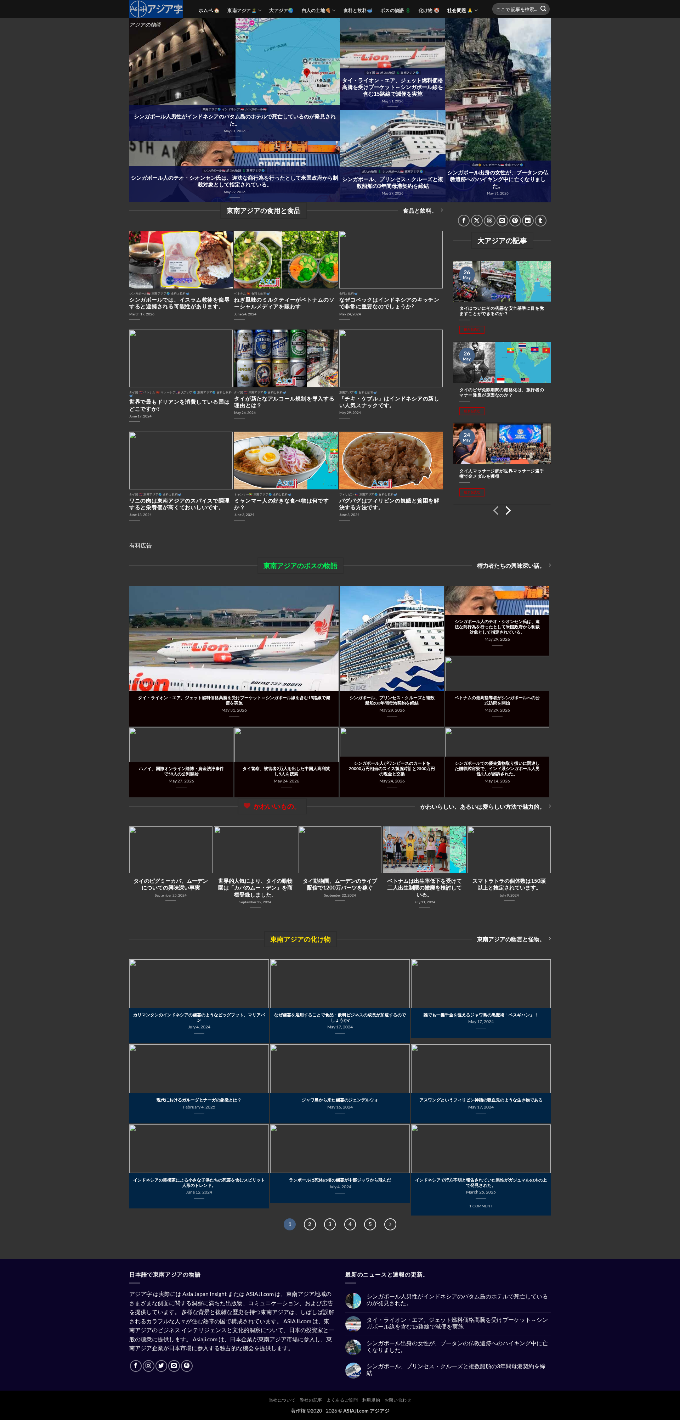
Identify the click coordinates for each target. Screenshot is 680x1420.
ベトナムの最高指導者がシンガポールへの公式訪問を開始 (497, 700)
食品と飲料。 (420, 210)
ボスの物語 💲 (395, 10)
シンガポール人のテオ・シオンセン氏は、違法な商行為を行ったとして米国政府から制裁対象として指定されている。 (234, 180)
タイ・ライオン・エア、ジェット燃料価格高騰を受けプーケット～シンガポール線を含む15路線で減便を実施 (392, 87)
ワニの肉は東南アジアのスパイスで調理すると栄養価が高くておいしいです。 (179, 503)
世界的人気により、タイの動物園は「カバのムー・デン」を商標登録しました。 (255, 887)
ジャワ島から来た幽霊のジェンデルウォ (340, 1100)
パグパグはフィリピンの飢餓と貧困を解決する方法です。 (389, 503)
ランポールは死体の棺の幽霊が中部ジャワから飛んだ (340, 1180)
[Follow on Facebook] (136, 1366)
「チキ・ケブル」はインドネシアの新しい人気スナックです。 (389, 401)
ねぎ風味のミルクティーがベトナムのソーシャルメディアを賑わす (284, 302)
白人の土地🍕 (316, 10)
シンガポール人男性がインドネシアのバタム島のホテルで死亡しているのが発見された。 (235, 119)
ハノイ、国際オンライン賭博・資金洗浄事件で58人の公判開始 (181, 771)
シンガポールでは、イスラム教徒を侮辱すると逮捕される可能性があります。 (179, 302)
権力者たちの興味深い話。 (511, 565)
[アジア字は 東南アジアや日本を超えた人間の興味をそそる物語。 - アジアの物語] (158, 9)
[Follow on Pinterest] (187, 1366)
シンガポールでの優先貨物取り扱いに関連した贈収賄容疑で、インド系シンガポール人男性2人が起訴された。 (497, 768)
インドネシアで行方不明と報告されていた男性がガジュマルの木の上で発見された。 (481, 1183)
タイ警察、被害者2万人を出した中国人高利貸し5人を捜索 (286, 771)
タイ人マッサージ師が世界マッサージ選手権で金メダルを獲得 (501, 473)
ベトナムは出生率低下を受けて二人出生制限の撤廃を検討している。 (424, 887)
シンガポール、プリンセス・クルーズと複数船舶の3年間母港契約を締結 (392, 182)
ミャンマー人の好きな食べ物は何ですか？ (281, 503)
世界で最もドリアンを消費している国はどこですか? (179, 404)
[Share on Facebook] (464, 220)
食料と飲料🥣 (358, 10)
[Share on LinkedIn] (528, 220)
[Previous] (497, 512)
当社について (282, 1400)
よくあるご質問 (342, 1400)
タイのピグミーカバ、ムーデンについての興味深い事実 (171, 884)
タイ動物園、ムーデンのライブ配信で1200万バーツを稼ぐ (340, 884)
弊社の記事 (311, 1400)
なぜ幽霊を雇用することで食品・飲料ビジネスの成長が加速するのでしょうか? (340, 1017)
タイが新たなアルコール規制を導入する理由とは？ (284, 401)
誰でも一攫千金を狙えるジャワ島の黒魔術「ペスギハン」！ (481, 1014)
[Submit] (543, 9)
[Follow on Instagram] (148, 1366)
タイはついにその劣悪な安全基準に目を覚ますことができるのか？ (501, 311)
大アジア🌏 (281, 10)
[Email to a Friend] (502, 220)
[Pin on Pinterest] (515, 220)
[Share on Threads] (489, 220)
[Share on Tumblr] (540, 220)
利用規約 (371, 1400)
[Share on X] (477, 220)
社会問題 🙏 (460, 10)
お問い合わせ (398, 1400)
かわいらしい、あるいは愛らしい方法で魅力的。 (482, 806)
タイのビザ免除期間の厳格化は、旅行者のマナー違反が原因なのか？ (501, 392)
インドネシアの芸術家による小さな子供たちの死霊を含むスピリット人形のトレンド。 (199, 1183)
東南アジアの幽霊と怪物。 (511, 939)
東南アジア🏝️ (242, 10)
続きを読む (472, 329)
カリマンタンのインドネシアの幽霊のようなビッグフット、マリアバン (199, 1017)
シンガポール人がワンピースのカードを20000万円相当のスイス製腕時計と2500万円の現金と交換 (392, 768)
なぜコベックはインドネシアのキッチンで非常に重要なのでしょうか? (389, 302)
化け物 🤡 (429, 10)
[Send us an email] (174, 1366)
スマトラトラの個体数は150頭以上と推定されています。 (509, 884)
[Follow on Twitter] (161, 1366)
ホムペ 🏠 (209, 10)
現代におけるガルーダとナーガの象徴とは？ (199, 1100)
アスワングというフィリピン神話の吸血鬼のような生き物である (481, 1100)
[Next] (507, 512)
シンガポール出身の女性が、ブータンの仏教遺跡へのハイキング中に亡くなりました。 (497, 179)
